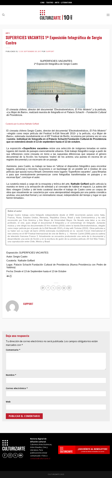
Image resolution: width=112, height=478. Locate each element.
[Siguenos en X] (15, 455)
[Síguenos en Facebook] (4, 455)
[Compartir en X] (53, 287)
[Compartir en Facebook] (48, 287)
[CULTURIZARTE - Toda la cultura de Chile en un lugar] (56, 15)
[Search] (3, 15)
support (50, 51)
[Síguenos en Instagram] (10, 455)
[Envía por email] (58, 287)
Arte (8, 33)
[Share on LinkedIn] (69, 287)
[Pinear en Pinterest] (64, 287)
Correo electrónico (17, 388)
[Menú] (108, 14)
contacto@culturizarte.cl (40, 458)
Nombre (11, 375)
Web (8, 401)
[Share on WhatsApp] (42, 287)
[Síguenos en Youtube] (20, 455)
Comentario (13, 349)
